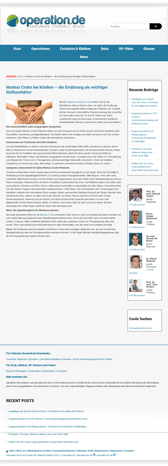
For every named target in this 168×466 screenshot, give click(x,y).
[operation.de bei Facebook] (94, 455)
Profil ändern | (35, 371)
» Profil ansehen (137, 204)
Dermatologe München (140, 328)
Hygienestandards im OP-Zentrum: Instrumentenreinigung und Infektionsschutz (48, 419)
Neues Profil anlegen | (17, 371)
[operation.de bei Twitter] (115, 455)
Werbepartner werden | (40, 450)
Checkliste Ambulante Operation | (56, 359)
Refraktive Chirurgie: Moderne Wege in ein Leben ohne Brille (142, 152)
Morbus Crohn (47, 214)
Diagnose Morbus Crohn (79, 102)
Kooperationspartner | (65, 450)
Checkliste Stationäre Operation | (22, 359)
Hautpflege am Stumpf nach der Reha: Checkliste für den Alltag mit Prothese (145, 102)
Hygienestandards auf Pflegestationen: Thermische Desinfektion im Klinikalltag (47, 426)
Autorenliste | (49, 371)
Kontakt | (129, 450)
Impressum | (117, 450)
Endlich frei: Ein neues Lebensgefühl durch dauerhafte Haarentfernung (145, 166)
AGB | (91, 450)
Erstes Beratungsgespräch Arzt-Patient (92, 359)
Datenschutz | (102, 450)
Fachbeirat (61, 371)
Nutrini (33, 160)
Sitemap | (82, 450)
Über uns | (21, 450)
